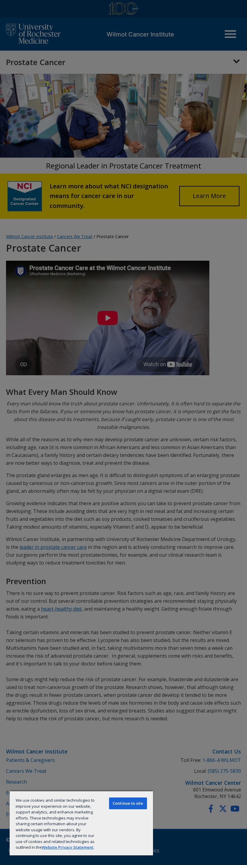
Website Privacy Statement (67, 847)
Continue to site (128, 803)
